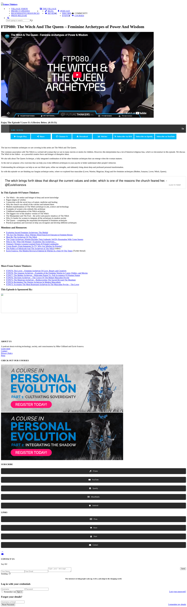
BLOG (50, 11)
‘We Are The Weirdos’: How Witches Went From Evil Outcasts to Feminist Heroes (39, 235)
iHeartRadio (95, 497)
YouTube (95, 480)
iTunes (95, 471)
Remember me (10, 592)
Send (183, 569)
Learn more (5, 349)
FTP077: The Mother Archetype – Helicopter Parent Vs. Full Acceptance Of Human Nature (43, 275)
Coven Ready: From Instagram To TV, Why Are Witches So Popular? (34, 246)
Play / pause (5, 129)
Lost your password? (177, 591)
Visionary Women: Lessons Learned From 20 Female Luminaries (32, 244)
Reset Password (8, 605)
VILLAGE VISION (19, 9)
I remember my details (177, 604)
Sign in (19, 592)
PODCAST (65, 11)
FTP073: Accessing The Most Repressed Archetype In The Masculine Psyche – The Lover (42, 284)
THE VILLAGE (49, 9)
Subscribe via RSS (124, 136)
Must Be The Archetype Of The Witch (21, 237)
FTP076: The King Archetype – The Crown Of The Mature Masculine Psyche (37, 278)
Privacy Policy (7, 353)
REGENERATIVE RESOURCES (25, 13)
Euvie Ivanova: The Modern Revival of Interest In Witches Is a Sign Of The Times (39, 251)
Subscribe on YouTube (166, 136)
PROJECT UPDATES (20, 11)
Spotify (95, 488)
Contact (4, 351)
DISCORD (66, 13)
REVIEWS (52, 13)
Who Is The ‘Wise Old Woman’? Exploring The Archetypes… (31, 242)
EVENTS (66, 15)
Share (42, 136)
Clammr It (63, 136)
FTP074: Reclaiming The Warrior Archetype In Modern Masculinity (33, 282)
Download (83, 136)
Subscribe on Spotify (144, 136)
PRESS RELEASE (19, 15)
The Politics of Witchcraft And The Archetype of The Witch (30, 248)
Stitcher (104, 136)
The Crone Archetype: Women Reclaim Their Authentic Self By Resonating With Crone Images (44, 239)
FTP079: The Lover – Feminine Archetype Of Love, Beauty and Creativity (36, 271)
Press (3, 355)
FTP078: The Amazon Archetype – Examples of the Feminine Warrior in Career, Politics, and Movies (47, 273)
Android (95, 505)
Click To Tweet (175, 185)
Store (95, 528)
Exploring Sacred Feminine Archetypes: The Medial (27, 232)
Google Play (22, 136)
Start (95, 536)
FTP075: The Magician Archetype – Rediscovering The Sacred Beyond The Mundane (41, 280)
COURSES (79, 15)
